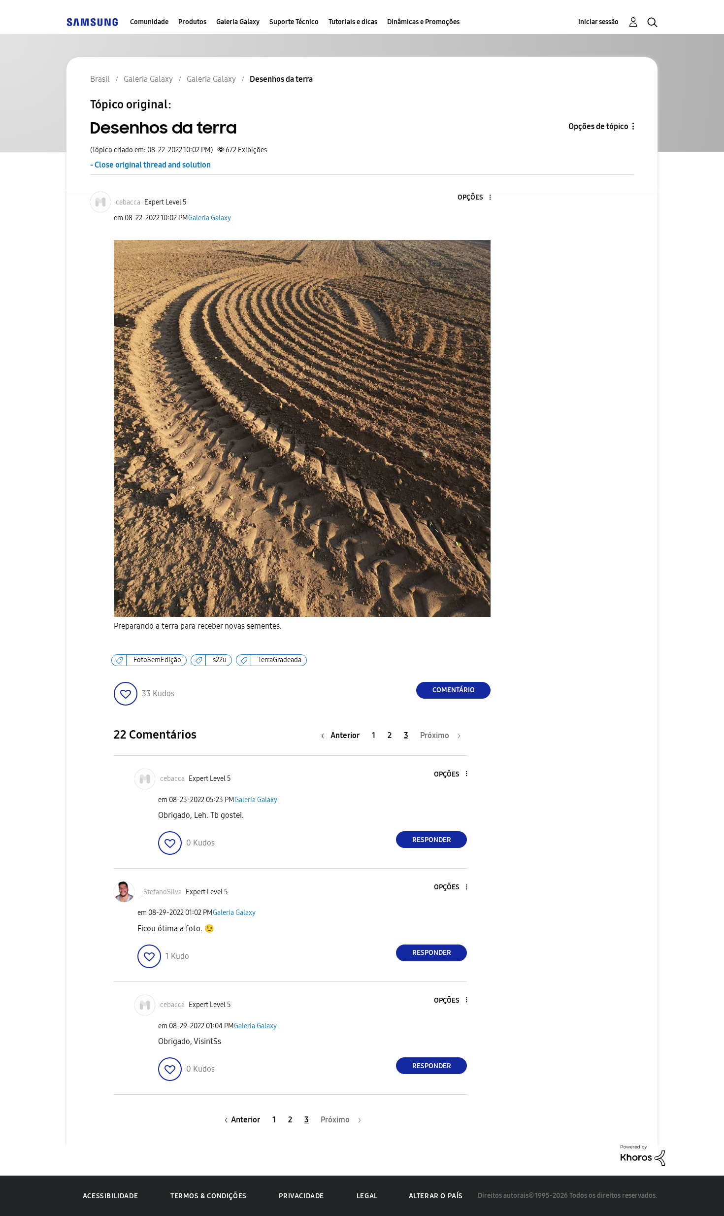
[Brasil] (92, 22)
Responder (431, 840)
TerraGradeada (279, 660)
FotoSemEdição (157, 660)
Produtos (192, 22)
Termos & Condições (208, 1196)
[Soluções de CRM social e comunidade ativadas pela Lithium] (643, 1154)
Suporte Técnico (294, 22)
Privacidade (301, 1196)
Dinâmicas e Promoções (423, 22)
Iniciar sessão (598, 22)
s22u (220, 660)
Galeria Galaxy (238, 22)
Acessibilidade (110, 1196)
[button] (474, 198)
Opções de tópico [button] (598, 126)
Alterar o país (436, 1196)
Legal (367, 1196)
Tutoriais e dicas (353, 22)
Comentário (453, 690)
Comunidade (149, 22)
